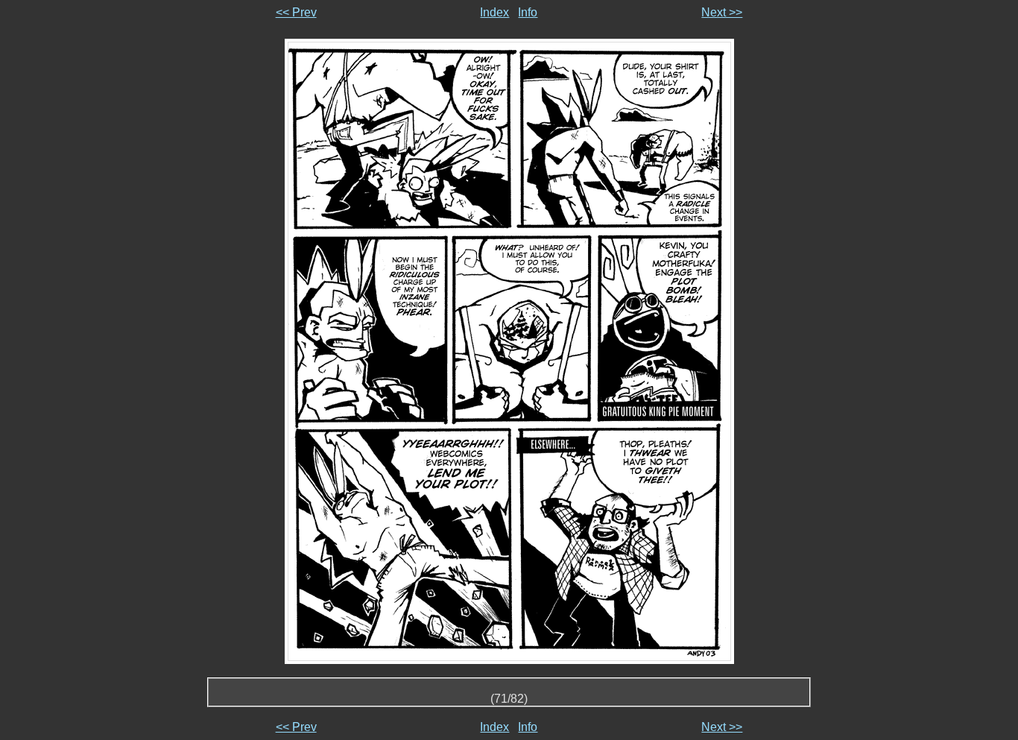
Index (494, 12)
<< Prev (296, 12)
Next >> (721, 12)
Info (527, 12)
